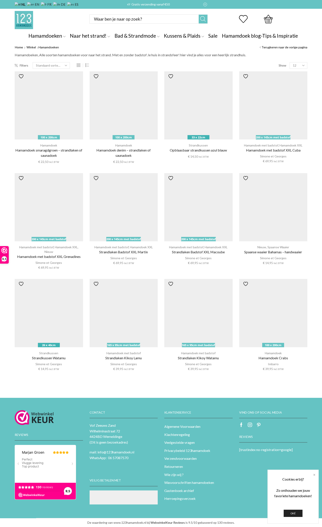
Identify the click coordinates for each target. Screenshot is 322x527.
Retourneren (173, 466)
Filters (24, 65)
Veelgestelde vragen (179, 442)
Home (19, 47)
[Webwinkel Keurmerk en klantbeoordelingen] (34, 417)
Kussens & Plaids (182, 36)
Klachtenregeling (177, 434)
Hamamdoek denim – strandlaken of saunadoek (123, 152)
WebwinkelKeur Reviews (167, 522)
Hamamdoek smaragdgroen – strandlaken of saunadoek (48, 152)
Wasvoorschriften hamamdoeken (189, 482)
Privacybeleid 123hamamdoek (187, 450)
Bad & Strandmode (135, 36)
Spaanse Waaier (278, 247)
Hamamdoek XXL (291, 145)
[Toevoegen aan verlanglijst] (21, 76)
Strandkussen (198, 145)
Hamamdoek (48, 145)
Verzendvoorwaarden (180, 458)
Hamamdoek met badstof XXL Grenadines (49, 256)
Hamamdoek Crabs (273, 358)
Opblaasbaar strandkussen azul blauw (198, 150)
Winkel (31, 47)
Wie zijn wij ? (174, 474)
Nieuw (48, 252)
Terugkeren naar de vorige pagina (284, 47)
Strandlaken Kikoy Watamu (198, 358)
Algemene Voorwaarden (182, 426)
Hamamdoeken (45, 36)
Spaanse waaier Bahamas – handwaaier (273, 252)
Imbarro (273, 364)
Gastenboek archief (179, 490)
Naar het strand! (88, 36)
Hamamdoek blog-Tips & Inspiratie (260, 36)
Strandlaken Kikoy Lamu (123, 358)
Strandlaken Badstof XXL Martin (123, 252)
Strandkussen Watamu (48, 358)
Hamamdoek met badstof (261, 145)
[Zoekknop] (203, 19)
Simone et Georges (273, 156)
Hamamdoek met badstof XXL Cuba (273, 150)
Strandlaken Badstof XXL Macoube (198, 252)
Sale (213, 36)
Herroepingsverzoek (180, 498)
